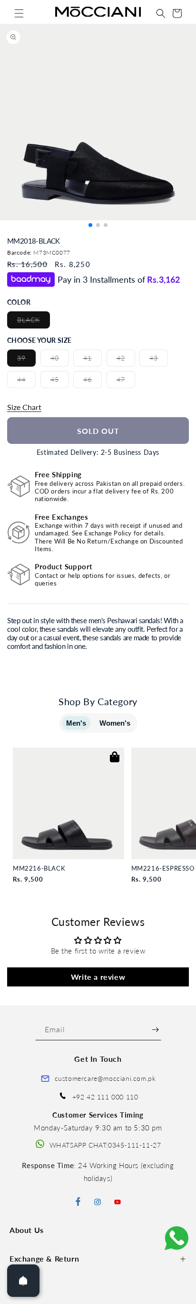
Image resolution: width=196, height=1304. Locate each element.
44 (26, 381)
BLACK (33, 322)
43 (158, 360)
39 (26, 360)
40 (59, 360)
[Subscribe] (155, 1029)
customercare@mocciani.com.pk (105, 1078)
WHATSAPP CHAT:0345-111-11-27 (105, 1145)
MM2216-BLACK (39, 868)
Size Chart (24, 406)
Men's (76, 723)
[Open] (23, 1280)
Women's (114, 723)
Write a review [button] (98, 976)
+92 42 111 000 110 (105, 1097)
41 (92, 360)
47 (126, 381)
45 (59, 381)
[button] (19, 13)
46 (92, 381)
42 (126, 360)
